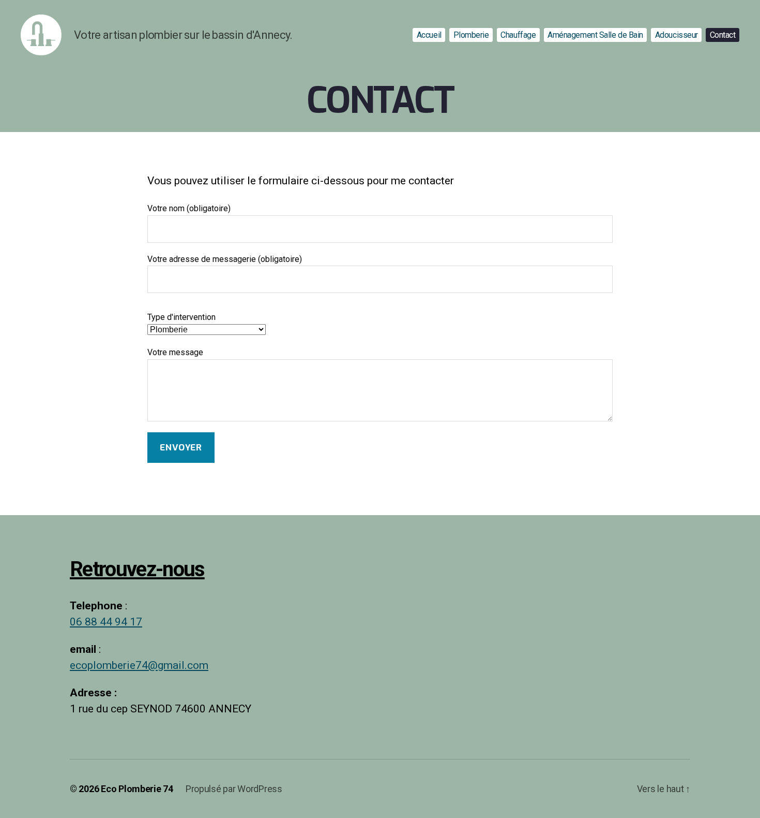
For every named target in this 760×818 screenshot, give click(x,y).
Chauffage (518, 35)
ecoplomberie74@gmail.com (139, 666)
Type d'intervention (181, 317)
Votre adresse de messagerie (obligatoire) (224, 259)
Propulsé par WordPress (234, 788)
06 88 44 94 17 (106, 622)
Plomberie (471, 35)
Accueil (429, 35)
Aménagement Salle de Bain (595, 35)
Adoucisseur (676, 35)
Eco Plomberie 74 (137, 788)
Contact (723, 35)
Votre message (175, 352)
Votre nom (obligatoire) (189, 208)
